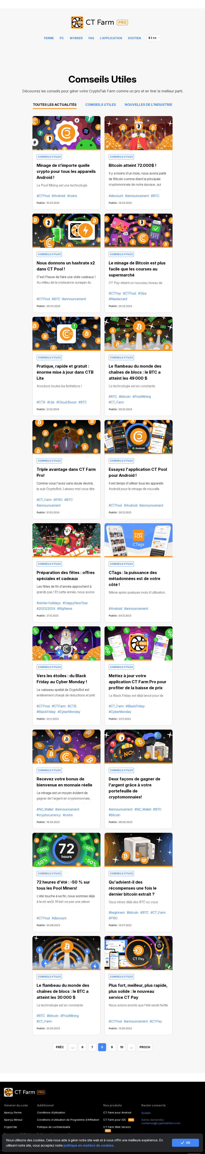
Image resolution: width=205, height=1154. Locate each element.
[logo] (102, 22)
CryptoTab (10, 1127)
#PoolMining (142, 397)
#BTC (155, 196)
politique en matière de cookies (88, 1145)
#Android (58, 196)
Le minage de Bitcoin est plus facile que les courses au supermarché (137, 269)
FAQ (91, 38)
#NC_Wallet (45, 809)
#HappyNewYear (75, 603)
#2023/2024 (46, 609)
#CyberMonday (69, 712)
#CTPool (43, 196)
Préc (60, 1047)
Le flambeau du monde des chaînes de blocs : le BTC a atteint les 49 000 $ (135, 372)
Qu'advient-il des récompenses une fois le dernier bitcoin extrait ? (133, 888)
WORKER (76, 38)
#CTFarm (59, 706)
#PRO (58, 500)
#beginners (117, 912)
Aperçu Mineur (13, 1119)
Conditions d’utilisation (51, 1112)
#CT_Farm (116, 402)
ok (188, 1142)
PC (62, 38)
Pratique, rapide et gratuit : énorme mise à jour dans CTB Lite (65, 372)
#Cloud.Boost (66, 402)
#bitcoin (125, 397)
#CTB (41, 402)
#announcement (137, 196)
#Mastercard (118, 299)
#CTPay (115, 293)
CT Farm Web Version (117, 1127)
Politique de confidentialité (53, 1127)
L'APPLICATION (111, 38)
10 (121, 1047)
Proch (145, 1047)
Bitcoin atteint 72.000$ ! (132, 165)
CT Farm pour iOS (114, 1119)
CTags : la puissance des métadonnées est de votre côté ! (134, 578)
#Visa (142, 293)
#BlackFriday (46, 712)
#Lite (50, 402)
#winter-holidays (49, 603)
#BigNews (64, 609)
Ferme (49, 38)
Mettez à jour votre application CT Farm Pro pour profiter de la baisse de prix (137, 681)
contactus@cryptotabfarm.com (160, 1123)
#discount (116, 196)
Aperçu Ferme (13, 1112)
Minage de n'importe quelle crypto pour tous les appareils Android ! (66, 171)
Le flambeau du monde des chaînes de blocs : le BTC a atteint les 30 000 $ (63, 991)
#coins (72, 196)
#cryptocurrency (49, 815)
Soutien (134, 38)
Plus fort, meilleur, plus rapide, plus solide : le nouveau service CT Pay (138, 991)
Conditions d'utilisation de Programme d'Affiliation (68, 1119)
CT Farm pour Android (117, 1112)
